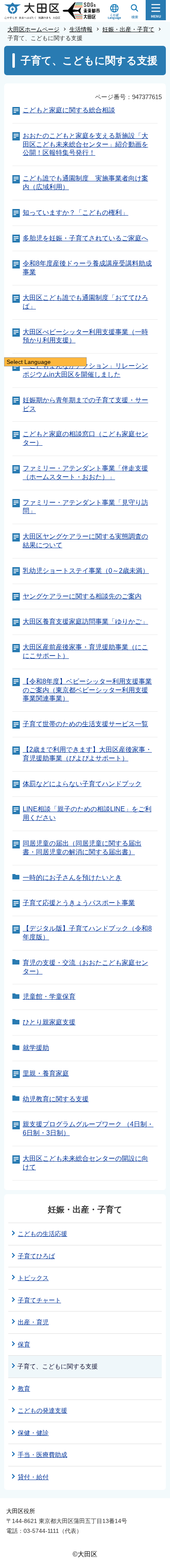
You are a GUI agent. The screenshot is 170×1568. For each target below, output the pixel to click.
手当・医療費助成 (42, 1454)
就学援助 (36, 1047)
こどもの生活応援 (42, 1233)
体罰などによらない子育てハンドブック (82, 783)
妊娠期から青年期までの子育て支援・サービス (85, 404)
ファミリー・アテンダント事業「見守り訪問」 (85, 507)
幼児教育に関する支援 (56, 1098)
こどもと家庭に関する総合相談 (69, 110)
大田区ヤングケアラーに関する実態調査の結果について (85, 541)
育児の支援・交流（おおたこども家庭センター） (85, 967)
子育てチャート (39, 1300)
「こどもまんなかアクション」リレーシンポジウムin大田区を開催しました (85, 370)
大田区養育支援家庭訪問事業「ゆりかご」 (85, 621)
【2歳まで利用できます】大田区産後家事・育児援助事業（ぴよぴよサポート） (87, 754)
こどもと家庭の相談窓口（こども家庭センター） (85, 438)
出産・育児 (33, 1322)
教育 (24, 1388)
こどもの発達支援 (42, 1410)
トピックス (33, 1277)
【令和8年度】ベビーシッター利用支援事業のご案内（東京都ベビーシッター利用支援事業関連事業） (87, 690)
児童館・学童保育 (49, 996)
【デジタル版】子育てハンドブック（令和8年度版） (87, 933)
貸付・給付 (33, 1476)
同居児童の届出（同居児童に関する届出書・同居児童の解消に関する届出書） (82, 847)
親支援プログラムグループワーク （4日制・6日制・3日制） (88, 1128)
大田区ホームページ (33, 29)
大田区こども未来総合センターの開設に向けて (85, 1163)
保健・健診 (33, 1432)
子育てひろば (36, 1255)
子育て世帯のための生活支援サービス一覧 (85, 723)
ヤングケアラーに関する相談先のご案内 (82, 596)
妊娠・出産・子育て (128, 29)
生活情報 (80, 29)
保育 (24, 1344)
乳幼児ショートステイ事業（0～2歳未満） (86, 570)
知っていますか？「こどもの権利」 (75, 212)
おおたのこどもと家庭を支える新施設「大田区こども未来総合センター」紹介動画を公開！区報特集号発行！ (85, 144)
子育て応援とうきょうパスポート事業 (79, 902)
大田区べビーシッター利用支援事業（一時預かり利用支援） (85, 336)
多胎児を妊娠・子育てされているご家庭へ (85, 238)
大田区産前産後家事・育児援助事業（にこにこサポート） (85, 651)
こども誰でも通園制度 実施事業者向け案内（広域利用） (85, 182)
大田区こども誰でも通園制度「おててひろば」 (85, 302)
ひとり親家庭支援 (49, 1022)
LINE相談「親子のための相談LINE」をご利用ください (87, 813)
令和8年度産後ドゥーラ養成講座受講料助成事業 (87, 268)
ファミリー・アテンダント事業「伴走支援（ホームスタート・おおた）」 (85, 472)
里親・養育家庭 (46, 1073)
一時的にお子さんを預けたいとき (72, 877)
